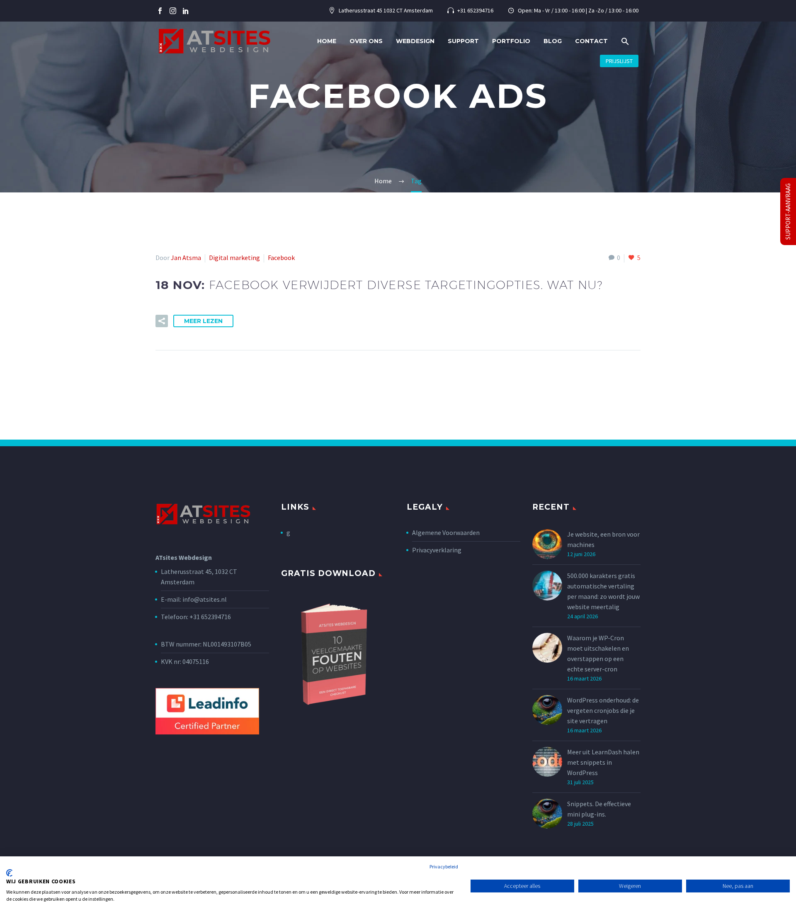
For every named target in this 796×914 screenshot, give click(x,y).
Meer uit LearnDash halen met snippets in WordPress (603, 762)
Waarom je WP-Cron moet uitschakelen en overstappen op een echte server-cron (598, 653)
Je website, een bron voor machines (603, 539)
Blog (553, 41)
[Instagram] (173, 10)
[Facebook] (160, 10)
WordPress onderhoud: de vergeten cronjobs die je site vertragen (603, 710)
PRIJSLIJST (619, 61)
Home (326, 41)
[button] (625, 41)
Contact (591, 41)
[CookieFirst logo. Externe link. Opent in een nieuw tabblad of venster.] (9, 873)
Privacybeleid (444, 866)
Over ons (366, 41)
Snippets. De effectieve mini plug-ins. (599, 809)
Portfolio (511, 41)
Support (463, 41)
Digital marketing (234, 257)
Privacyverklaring (436, 550)
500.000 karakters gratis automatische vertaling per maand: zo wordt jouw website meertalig (603, 591)
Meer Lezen (203, 321)
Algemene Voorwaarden (446, 532)
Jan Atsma (186, 257)
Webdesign (415, 41)
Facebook (281, 257)
